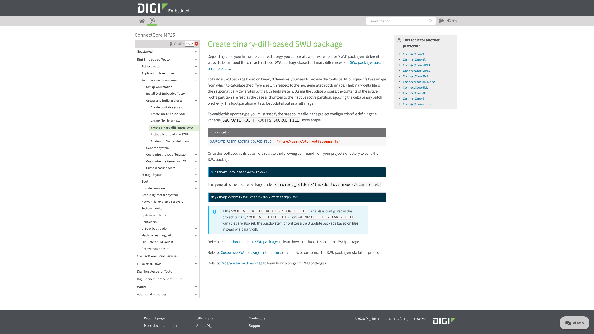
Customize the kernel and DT (166, 161)
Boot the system (157, 148)
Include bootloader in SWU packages (249, 242)
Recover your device (155, 249)
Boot (145, 181)
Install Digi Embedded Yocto (165, 93)
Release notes (151, 66)
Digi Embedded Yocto (153, 59)
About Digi (204, 325)
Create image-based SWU (168, 114)
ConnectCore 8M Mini (418, 76)
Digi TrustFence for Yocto (154, 271)
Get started (145, 51)
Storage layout (152, 175)
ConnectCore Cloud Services (157, 256)
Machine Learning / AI (156, 235)
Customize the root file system (167, 154)
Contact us (257, 318)
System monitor (153, 208)
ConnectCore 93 (414, 59)
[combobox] (401, 21)
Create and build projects (164, 100)
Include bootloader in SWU (169, 134)
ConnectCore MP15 (416, 70)
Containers (149, 222)
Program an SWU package (241, 263)
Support (255, 325)
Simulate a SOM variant (157, 242)
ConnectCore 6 (413, 98)
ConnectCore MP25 (155, 35)
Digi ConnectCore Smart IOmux (159, 279)
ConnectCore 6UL (415, 87)
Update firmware (153, 188)
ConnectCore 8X (414, 93)
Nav (454, 21)
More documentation (160, 325)
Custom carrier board (161, 168)
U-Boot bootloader (155, 228)
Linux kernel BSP (149, 263)
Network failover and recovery (162, 201)
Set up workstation (159, 87)
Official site (204, 318)
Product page (154, 318)
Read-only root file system (160, 195)
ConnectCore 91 (414, 54)
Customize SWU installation (170, 141)
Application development (159, 73)
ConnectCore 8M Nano (419, 82)
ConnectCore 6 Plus (417, 104)
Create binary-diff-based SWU (172, 127)
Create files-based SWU (166, 121)
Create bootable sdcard (167, 107)
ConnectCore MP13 (416, 65)
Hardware (144, 286)
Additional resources (151, 294)
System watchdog (154, 215)
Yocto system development (161, 80)
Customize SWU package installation (250, 252)
